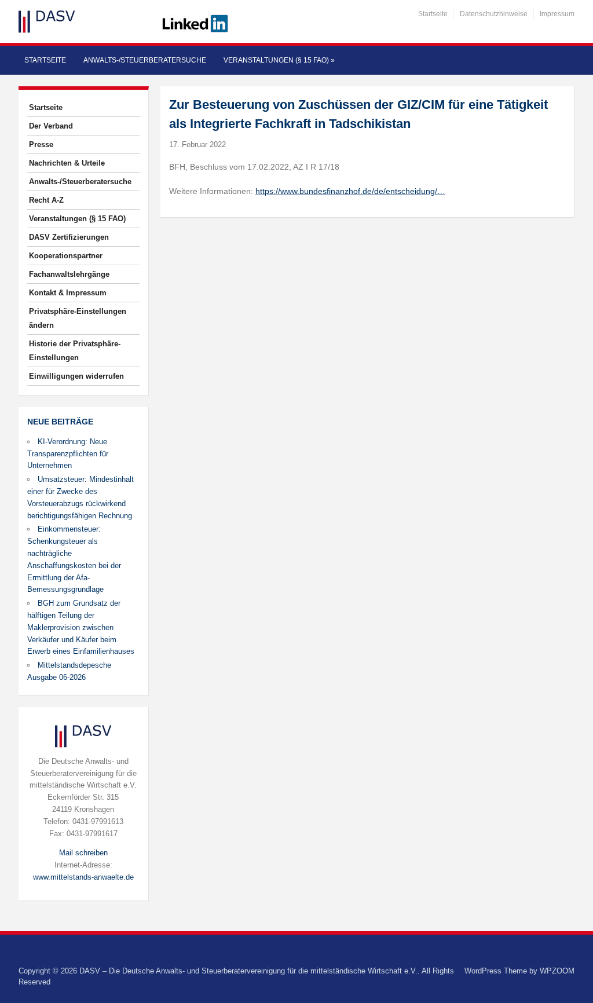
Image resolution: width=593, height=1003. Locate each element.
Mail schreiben (83, 852)
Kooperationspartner (66, 255)
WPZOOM (557, 971)
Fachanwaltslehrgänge (69, 274)
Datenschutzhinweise (494, 14)
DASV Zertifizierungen (69, 237)
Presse (41, 144)
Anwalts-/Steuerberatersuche (144, 60)
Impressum (557, 14)
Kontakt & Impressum (68, 292)
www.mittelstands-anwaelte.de (83, 877)
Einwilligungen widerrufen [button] (76, 376)
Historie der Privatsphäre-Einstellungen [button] (74, 350)
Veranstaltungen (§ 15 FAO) (279, 60)
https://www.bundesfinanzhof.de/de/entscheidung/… (350, 191)
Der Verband (51, 126)
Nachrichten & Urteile (67, 163)
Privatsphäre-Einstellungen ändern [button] (77, 318)
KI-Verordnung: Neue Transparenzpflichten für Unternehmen (67, 453)
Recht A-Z (46, 200)
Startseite (433, 14)
